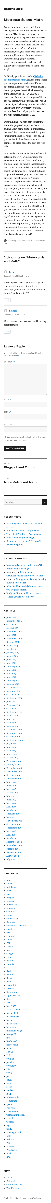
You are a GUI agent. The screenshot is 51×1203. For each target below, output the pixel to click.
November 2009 (14, 733)
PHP (8, 1055)
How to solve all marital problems (22, 530)
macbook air (12, 1013)
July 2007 (10, 796)
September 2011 (14, 698)
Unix (8, 1136)
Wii (8, 1143)
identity (10, 964)
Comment (9, 362)
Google (9, 953)
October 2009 (13, 736)
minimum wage (14, 1030)
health (9, 960)
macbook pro (12, 1016)
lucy (8, 1002)
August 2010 (12, 715)
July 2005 (11, 859)
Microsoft (11, 1027)
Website (8, 424)
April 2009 (11, 754)
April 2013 (11, 673)
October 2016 (12, 642)
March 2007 (12, 810)
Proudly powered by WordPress (28, 1198)
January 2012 (12, 684)
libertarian (11, 992)
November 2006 (14, 820)
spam (9, 1104)
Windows (10, 1146)
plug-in (10, 1059)
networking (12, 1044)
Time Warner (12, 1111)
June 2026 (11, 617)
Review (9, 1090)
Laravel (10, 988)
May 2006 (11, 831)
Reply (7, 300)
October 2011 (12, 694)
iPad (8, 971)
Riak (8, 1094)
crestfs (9, 929)
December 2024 (14, 621)
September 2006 (14, 827)
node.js (9, 1048)
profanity (11, 1066)
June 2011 (11, 701)
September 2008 (14, 778)
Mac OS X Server (14, 1009)
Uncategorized (13, 1132)
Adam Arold (12, 586)
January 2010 (12, 726)
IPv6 (8, 981)
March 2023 (12, 628)
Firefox (9, 946)
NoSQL (9, 1051)
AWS (8, 890)
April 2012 (11, 677)
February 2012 (13, 680)
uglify (9, 1129)
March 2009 (12, 757)
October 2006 (13, 824)
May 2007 (11, 803)
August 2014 (12, 656)
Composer (11, 922)
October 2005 (13, 849)
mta (5, 243)
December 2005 (14, 842)
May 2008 (11, 789)
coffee (9, 915)
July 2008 (11, 782)
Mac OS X (11, 1006)
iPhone (9, 974)
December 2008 (14, 768)
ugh (8, 1125)
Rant (8, 1083)
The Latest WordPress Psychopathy (23, 534)
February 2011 (13, 705)
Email (7, 412)
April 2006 (11, 835)
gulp (8, 957)
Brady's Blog (13, 9)
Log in (9, 1177)
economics (11, 936)
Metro (9, 1020)
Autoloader (11, 887)
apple (9, 883)
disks (9, 932)
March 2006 (12, 838)
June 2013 (11, 670)
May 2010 (11, 722)
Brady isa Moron (14, 593)
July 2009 (11, 743)
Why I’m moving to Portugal (20, 537)
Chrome (10, 911)
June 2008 (11, 785)
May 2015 (11, 649)
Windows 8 (11, 1150)
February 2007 (13, 813)
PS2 (8, 1069)
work (8, 1153)
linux (9, 999)
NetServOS (11, 1041)
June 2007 (11, 799)
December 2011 (13, 687)
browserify (11, 904)
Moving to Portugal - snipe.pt (21, 565)
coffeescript (12, 918)
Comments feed (14, 1184)
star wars (10, 1108)
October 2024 (13, 624)
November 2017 (14, 631)
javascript (11, 985)
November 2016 (14, 638)
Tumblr (10, 1118)
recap (9, 1087)
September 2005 (14, 852)
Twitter (10, 1122)
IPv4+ (9, 978)
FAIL (8, 943)
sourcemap (11, 1101)
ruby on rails (12, 1097)
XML (8, 1157)
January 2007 (12, 817)
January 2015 (12, 652)
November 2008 (14, 771)
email (9, 939)
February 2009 (13, 761)
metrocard (40, 241)
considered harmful (16, 925)
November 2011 (13, 691)
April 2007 (11, 806)
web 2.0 (10, 1139)
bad (8, 894)
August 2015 (12, 645)
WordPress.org (13, 1188)
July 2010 (10, 719)
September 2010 (14, 712)
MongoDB (11, 1034)
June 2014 (11, 659)
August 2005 (12, 856)
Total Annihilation (15, 1115)
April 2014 (11, 663)
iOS (8, 967)
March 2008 (12, 792)
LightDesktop (13, 995)
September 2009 (14, 740)
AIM (8, 880)
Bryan (12, 272)
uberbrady (12, 241)
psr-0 (9, 1073)
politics (10, 1062)
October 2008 (13, 775)
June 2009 (11, 747)
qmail (9, 1080)
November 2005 (14, 845)
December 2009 (14, 729)
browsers (10, 908)
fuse (8, 950)
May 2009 (11, 750)
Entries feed (12, 1181)
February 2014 (13, 666)
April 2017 (11, 635)
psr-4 (9, 1076)
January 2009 (13, 764)
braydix (10, 901)
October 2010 (12, 708)
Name (7, 400)
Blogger (13, 311)
